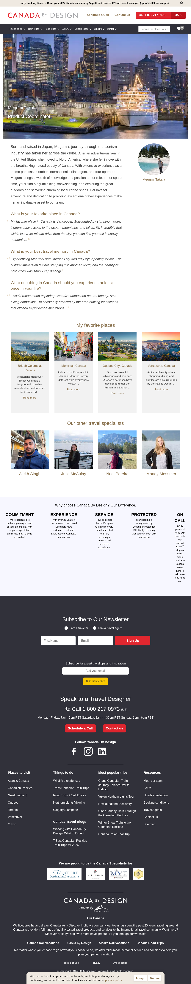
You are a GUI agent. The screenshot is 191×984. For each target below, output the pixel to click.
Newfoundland (17, 795)
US (177, 15)
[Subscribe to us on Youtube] (117, 752)
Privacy (96, 962)
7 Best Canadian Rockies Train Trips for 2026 (70, 843)
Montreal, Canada (73, 366)
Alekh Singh (29, 474)
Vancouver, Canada (161, 366)
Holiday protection (156, 795)
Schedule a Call (98, 14)
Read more (29, 397)
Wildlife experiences (66, 780)
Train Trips (33, 28)
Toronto (13, 809)
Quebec (13, 802)
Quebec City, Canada (117, 366)
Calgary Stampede (65, 809)
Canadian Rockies (20, 788)
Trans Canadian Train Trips (71, 788)
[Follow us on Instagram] (88, 752)
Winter (110, 28)
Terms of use (71, 962)
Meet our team (153, 780)
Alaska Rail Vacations (114, 943)
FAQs (147, 788)
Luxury (65, 28)
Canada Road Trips (150, 943)
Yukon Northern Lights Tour (116, 796)
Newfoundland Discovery (115, 803)
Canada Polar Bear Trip (114, 834)
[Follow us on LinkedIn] (102, 752)
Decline (154, 978)
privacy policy (113, 980)
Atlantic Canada (18, 780)
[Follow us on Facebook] (73, 752)
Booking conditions (156, 802)
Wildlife (98, 28)
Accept (140, 978)
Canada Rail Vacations (43, 943)
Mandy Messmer (161, 474)
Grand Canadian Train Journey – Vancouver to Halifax (113, 785)
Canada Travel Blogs (69, 822)
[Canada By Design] (43, 15)
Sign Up (132, 640)
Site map (149, 824)
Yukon (12, 824)
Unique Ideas (81, 28)
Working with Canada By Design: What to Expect (69, 831)
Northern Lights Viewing (69, 802)
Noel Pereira (117, 474)
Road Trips (50, 28)
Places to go (15, 28)
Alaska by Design (78, 943)
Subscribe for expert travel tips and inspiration (95, 663)
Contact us (122, 14)
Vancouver (15, 817)
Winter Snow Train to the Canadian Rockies (114, 824)
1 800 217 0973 (155, 15)
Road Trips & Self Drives (69, 795)
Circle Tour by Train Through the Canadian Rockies (117, 813)
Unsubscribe (120, 962)
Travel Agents (153, 809)
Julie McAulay (73, 474)
